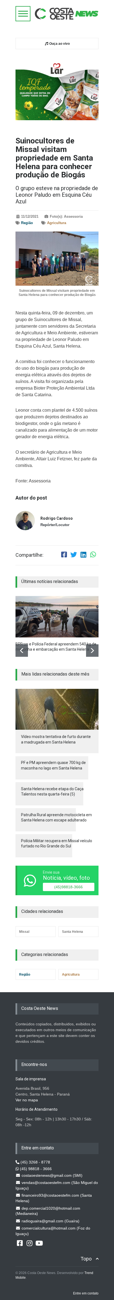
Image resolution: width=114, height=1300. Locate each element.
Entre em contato (86, 1293)
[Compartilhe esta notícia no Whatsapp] (93, 555)
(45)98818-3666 (68, 887)
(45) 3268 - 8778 (34, 1162)
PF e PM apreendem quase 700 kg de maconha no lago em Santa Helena (53, 765)
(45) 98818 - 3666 (35, 1169)
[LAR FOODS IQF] (57, 88)
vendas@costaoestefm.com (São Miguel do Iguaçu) (56, 1185)
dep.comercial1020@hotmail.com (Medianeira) (47, 1211)
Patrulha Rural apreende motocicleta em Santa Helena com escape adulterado (56, 818)
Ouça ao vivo (59, 44)
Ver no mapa (26, 1100)
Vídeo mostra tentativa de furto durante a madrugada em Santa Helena (56, 739)
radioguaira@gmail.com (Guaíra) (49, 1221)
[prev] (21, 650)
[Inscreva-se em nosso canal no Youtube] (39, 1243)
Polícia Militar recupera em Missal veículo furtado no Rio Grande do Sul (56, 844)
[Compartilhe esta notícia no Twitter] (73, 555)
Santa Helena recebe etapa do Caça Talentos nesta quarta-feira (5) (52, 792)
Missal (24, 932)
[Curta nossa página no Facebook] (19, 1243)
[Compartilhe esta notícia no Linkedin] (83, 555)
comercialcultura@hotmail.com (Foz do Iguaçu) (52, 1231)
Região (27, 223)
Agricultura (56, 223)
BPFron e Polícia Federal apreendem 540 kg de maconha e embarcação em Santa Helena (55, 647)
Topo (86, 1259)
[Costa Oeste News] (67, 14)
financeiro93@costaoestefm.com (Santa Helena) (53, 1198)
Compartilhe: (29, 555)
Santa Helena (72, 932)
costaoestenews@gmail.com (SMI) (51, 1175)
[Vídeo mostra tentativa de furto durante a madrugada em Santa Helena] (57, 709)
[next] (92, 650)
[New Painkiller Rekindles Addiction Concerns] (57, 616)
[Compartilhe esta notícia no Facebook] (64, 555)
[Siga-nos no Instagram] (29, 1243)
